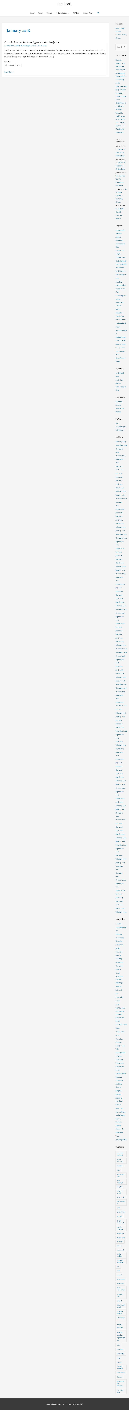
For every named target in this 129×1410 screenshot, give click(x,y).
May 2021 (118, 559)
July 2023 (118, 473)
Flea (117, 278)
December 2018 (121, 649)
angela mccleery (120, 1161)
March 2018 (119, 674)
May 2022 (118, 516)
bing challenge (120, 1182)
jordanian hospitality (120, 1261)
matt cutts (120, 1279)
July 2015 (118, 720)
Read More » (9, 72)
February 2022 (120, 527)
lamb (118, 1271)
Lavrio (117, 1001)
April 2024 (119, 470)
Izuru (117, 309)
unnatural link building (120, 1383)
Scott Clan (119, 1108)
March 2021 (119, 563)
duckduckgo (121, 1202)
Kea (116, 994)
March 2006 (119, 834)
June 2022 (119, 513)
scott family (120, 1326)
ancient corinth (120, 1154)
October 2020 (120, 574)
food (118, 1208)
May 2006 (119, 827)
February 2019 (120, 645)
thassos (120, 1377)
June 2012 (118, 766)
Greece (118, 969)
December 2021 (121, 534)
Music (117, 1028)
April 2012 (119, 773)
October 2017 (120, 692)
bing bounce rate (121, 1175)
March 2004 (119, 908)
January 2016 (120, 716)
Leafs (117, 1004)
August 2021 (119, 548)
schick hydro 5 (121, 1319)
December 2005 (121, 845)
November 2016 (121, 706)
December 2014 (121, 731)
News (117, 1035)
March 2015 (119, 727)
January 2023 (120, 495)
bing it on (120, 1187)
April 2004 (119, 905)
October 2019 (120, 613)
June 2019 (118, 631)
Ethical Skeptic (120, 275)
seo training (120, 1354)
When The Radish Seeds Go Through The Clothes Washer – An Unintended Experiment (120, 122)
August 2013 (119, 749)
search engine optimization (121, 1336)
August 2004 (120, 890)
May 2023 (118, 480)
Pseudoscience (120, 1073)
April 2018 (119, 670)
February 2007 (120, 806)
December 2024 (121, 445)
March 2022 (119, 523)
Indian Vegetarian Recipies (119, 302)
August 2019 (119, 623)
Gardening (119, 962)
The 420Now (120, 348)
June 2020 (119, 591)
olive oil (119, 1301)
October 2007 (120, 788)
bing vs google (119, 1192)
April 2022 (119, 520)
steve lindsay (121, 1372)
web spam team (120, 1391)
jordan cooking (119, 1255)
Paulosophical (120, 323)
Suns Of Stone (120, 344)
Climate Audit (120, 257)
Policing (118, 1056)
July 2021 (118, 552)
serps (119, 1358)
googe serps (121, 1212)
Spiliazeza (119, 1132)
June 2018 (118, 666)
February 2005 (120, 859)
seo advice (120, 1350)
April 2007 (119, 802)
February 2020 (120, 606)
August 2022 (119, 509)
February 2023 (120, 491)
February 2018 (120, 677)
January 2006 (120, 841)
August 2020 (120, 584)
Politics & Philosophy (23, 46)
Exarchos (118, 952)
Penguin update (120, 1312)
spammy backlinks (120, 1367)
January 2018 (120, 681)
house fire (120, 1242)
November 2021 (121, 538)
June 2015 (118, 724)
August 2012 (119, 759)
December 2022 (121, 499)
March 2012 (119, 777)
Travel (34, 46)
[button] (98, 13)
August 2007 (119, 798)
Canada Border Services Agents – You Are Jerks (31, 42)
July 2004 (118, 894)
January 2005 (120, 863)
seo (118, 1345)
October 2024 (120, 456)
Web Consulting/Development (120, 426)
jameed (119, 1246)
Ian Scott (64, 3)
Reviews (118, 1094)
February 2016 (120, 713)
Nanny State (119, 1032)
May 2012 (118, 770)
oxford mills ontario (120, 1306)
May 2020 (119, 595)
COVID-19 (119, 945)
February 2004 (120, 912)
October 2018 (120, 656)
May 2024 (118, 466)
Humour (118, 986)
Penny (117, 327)
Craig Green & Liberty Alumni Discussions (120, 264)
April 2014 (119, 741)
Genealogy (119, 966)
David (117, 948)
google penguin (120, 1228)
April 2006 (119, 830)
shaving (119, 1362)
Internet (118, 990)
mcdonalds (120, 1284)
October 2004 (120, 880)
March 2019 (119, 641)
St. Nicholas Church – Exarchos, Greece (121, 195)
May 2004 (119, 901)
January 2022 (120, 531)
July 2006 (118, 823)
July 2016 (118, 709)
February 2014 (120, 745)
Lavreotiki (119, 997)
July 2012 (118, 763)
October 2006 (120, 820)
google (119, 1216)
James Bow (119, 313)
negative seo (120, 1295)
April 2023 (119, 484)
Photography (120, 1053)
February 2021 (120, 566)
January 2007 (120, 809)
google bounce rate (120, 1222)
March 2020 (119, 602)
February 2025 (120, 442)
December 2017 (120, 684)
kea (118, 1267)
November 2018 (121, 652)
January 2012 (120, 784)
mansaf (119, 1275)
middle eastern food (121, 1289)
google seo (120, 1233)
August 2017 (119, 702)
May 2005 (118, 855)
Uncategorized (120, 1140)
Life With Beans (121, 1024)
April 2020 (119, 598)
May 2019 (118, 634)
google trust (121, 1238)
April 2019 (119, 638)
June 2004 (119, 897)
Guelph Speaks (120, 295)
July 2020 (118, 588)
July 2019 (118, 627)
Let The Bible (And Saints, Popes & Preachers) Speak (120, 1014)
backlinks (120, 1166)
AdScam (118, 924)
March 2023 (119, 488)
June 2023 (118, 477)
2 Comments (9, 46)
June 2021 (118, 556)
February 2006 (120, 838)
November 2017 (121, 688)
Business (118, 934)
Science (118, 1105)
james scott (120, 1250)
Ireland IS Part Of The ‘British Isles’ (120, 152)
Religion (118, 1091)
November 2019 (121, 609)
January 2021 (120, 570)
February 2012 (120, 781)
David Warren (120, 271)
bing (118, 1170)
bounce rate (120, 1197)
